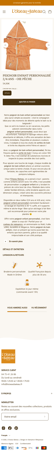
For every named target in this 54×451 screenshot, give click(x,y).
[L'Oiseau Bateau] (27, 11)
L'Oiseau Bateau (13, 440)
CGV (16, 443)
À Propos (6, 393)
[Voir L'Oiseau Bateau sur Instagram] (3, 428)
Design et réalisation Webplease (31, 440)
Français (4, 435)
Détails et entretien (13, 249)
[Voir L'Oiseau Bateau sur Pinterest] (16, 428)
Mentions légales (7, 443)
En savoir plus (16, 241)
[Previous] (5, 45)
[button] (44, 12)
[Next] (48, 45)
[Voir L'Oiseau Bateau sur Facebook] (10, 428)
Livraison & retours (13, 255)
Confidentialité (25, 443)
